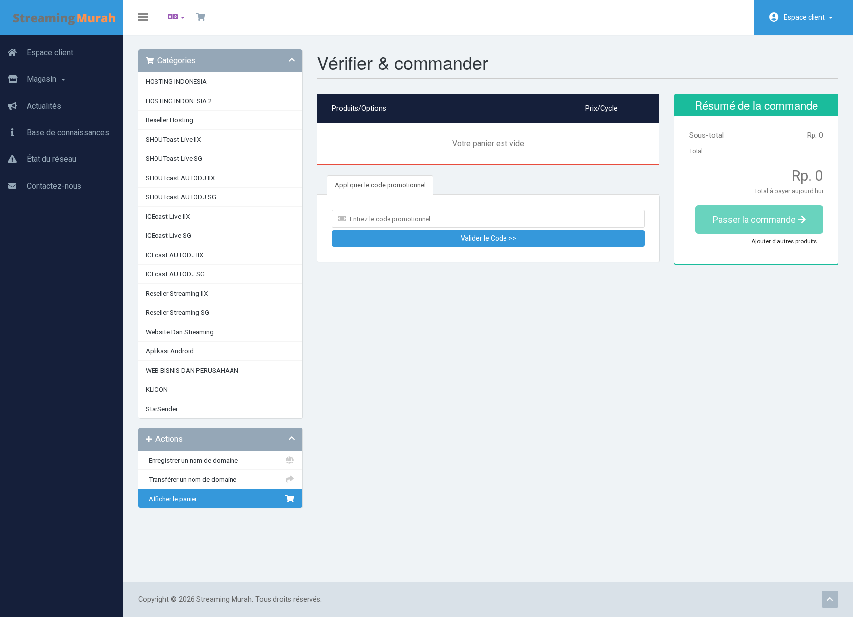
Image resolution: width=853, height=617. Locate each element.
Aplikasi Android (170, 351)
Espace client (806, 17)
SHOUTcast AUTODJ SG (181, 197)
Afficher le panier (171, 498)
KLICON (157, 389)
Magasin (42, 79)
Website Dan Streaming (180, 332)
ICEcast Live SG (168, 235)
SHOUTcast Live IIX (173, 139)
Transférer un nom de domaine (191, 479)
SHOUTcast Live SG (174, 158)
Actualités (43, 106)
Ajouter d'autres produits (784, 241)
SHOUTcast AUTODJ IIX (180, 178)
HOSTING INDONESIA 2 (179, 101)
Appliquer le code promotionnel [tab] (380, 185)
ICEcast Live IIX (168, 216)
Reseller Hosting (169, 120)
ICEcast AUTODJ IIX (174, 255)
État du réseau (50, 159)
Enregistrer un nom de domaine (192, 460)
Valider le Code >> (488, 238)
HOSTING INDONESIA (176, 81)
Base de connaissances (67, 132)
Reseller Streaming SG (177, 312)
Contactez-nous (53, 186)
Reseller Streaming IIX (177, 293)
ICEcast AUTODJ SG (175, 274)
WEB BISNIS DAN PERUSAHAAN (192, 370)
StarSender (162, 409)
